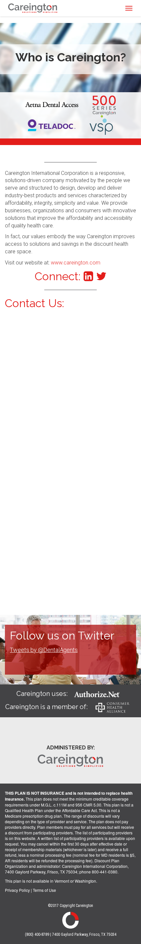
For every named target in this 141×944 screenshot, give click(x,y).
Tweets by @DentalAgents (44, 649)
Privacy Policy (17, 890)
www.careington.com (75, 263)
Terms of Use (44, 890)
